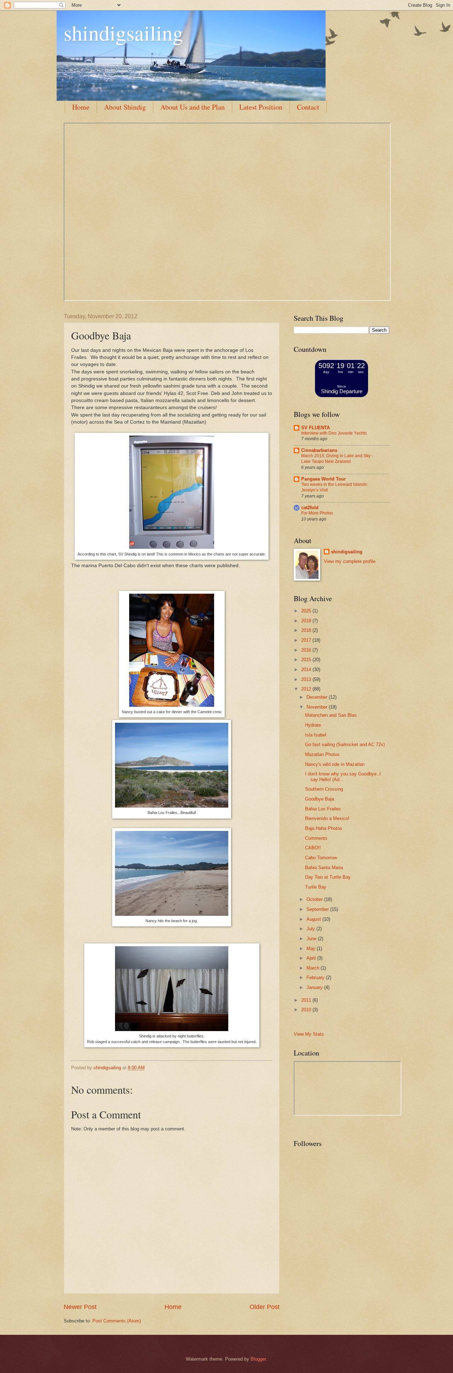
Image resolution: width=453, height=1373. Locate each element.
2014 (306, 669)
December (317, 697)
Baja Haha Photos (323, 828)
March (313, 968)
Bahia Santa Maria (324, 867)
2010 (306, 1009)
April (311, 958)
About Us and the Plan (192, 107)
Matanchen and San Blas (331, 715)
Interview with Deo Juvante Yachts (334, 433)
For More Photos (317, 513)
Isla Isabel (315, 735)
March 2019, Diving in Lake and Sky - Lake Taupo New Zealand (337, 458)
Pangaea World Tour (323, 479)
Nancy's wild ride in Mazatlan (335, 764)
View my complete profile (349, 561)
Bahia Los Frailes (323, 808)
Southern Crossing (324, 789)
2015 (306, 659)
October (315, 899)
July (311, 928)
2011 (306, 1000)
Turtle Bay (315, 887)
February (316, 977)
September (318, 909)
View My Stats (309, 1034)
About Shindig (125, 107)
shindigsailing (123, 32)
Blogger (258, 1359)
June (312, 938)
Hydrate (313, 725)
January (315, 987)
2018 (306, 630)
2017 (306, 640)
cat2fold (310, 507)
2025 (306, 610)
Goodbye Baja (319, 799)
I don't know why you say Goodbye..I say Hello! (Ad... (343, 776)
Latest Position (260, 107)
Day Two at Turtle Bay (328, 877)
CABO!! (313, 847)
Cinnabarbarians (319, 450)
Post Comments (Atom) (116, 1320)
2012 (306, 689)
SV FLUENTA (315, 427)
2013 (306, 679)
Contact (308, 107)
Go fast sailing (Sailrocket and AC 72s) (345, 744)
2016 (306, 650)
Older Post (265, 1306)
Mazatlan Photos (322, 754)
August (314, 919)
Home (81, 107)
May (311, 948)
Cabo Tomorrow (321, 857)
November (317, 707)
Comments (316, 838)
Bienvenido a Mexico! (327, 818)
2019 (306, 620)
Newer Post (80, 1306)
